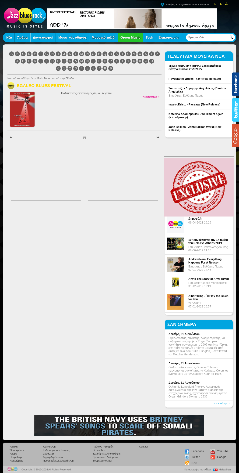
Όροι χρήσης (17, 450)
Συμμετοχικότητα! (102, 460)
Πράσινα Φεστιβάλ (103, 446)
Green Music (130, 37)
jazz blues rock (25, 17)
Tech (149, 37)
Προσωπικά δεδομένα (105, 457)
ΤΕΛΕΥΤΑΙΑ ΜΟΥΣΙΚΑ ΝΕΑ (196, 56)
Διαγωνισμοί (43, 37)
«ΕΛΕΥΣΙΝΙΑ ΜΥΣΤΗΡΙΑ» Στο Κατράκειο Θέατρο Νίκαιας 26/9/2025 (195, 67)
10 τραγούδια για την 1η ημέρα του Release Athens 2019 (208, 241)
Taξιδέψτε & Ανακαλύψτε (106, 453)
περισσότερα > (151, 96)
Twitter (195, 457)
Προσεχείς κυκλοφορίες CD (58, 460)
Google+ (222, 457)
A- (215, 4)
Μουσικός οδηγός (72, 37)
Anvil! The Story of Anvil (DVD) (208, 279)
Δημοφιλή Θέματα (53, 457)
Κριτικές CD (49, 446)
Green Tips (99, 450)
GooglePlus (235, 135)
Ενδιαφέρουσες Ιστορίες (56, 450)
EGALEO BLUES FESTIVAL (44, 85)
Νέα (9, 37)
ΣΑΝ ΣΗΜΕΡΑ (181, 324)
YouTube (222, 451)
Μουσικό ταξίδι (103, 37)
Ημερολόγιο (16, 457)
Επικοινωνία (168, 37)
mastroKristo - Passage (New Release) (194, 104)
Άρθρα (22, 37)
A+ (227, 4)
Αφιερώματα (16, 460)
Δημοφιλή (194, 218)
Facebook (197, 451)
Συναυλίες (48, 453)
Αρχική (14, 446)
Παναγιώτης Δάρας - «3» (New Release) (195, 78)
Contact (143, 446)
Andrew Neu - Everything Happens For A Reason (204, 261)
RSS (194, 463)
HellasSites (225, 469)
